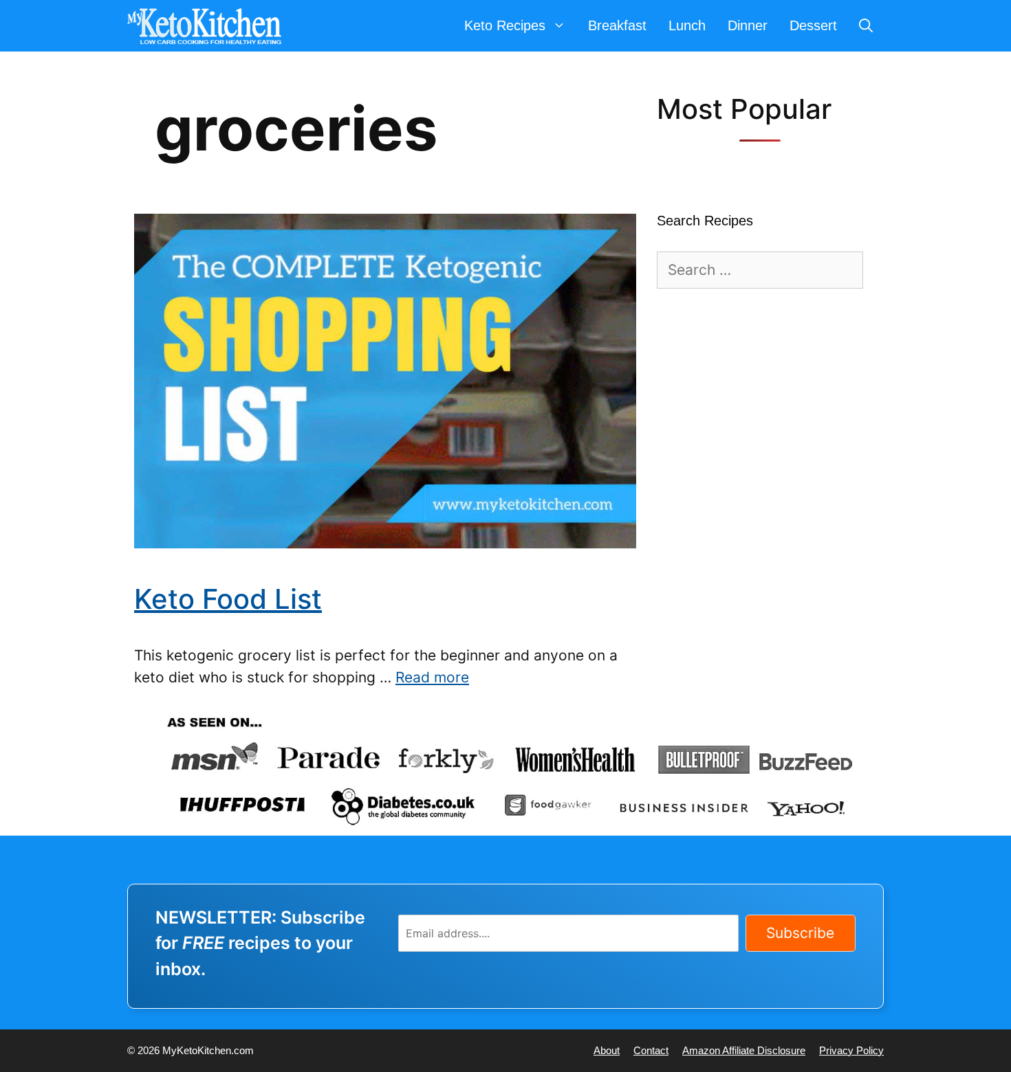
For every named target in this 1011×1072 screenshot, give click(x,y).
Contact (650, 1050)
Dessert (813, 25)
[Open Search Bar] (866, 26)
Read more (432, 677)
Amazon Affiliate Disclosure (743, 1050)
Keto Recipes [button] (504, 25)
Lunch (687, 25)
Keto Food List (228, 599)
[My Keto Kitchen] (207, 26)
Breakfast (617, 25)
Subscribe (800, 932)
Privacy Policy (851, 1050)
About (607, 1050)
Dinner (748, 25)
